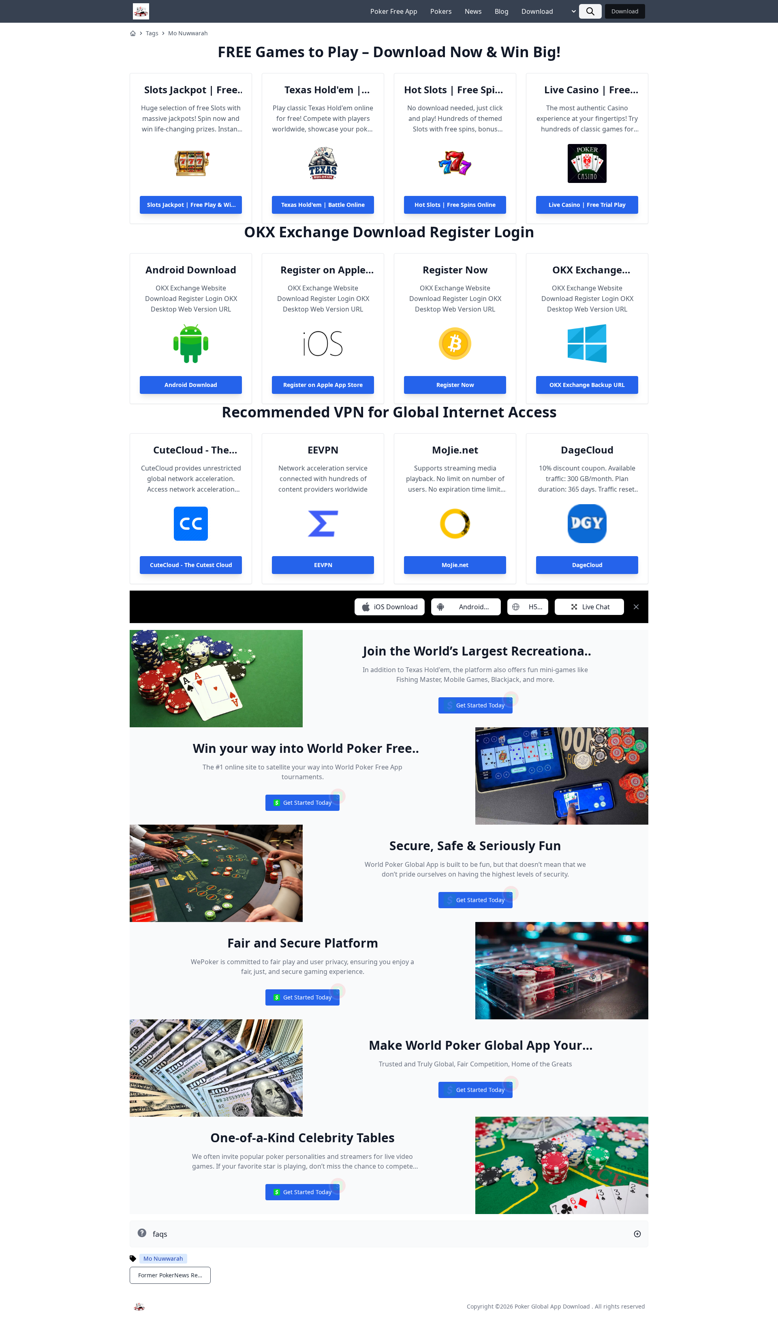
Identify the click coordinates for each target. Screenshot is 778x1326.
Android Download (190, 269)
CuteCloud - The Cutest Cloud (191, 449)
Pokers (441, 11)
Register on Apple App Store (322, 269)
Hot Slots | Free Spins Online (455, 89)
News (473, 11)
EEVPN (323, 449)
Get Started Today (475, 707)
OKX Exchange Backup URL (587, 269)
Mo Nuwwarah (188, 33)
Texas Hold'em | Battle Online (322, 89)
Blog (502, 11)
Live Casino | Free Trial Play (587, 89)
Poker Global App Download (552, 1306)
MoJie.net (455, 449)
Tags (152, 33)
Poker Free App (393, 11)
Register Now (455, 269)
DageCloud (587, 449)
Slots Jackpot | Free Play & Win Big (190, 89)
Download (537, 11)
